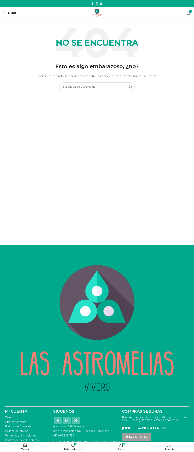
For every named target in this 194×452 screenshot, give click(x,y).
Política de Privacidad (19, 426)
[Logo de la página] (96, 12)
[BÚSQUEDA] (130, 86)
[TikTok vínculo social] (101, 3)
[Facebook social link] (93, 3)
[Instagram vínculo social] (97, 3)
